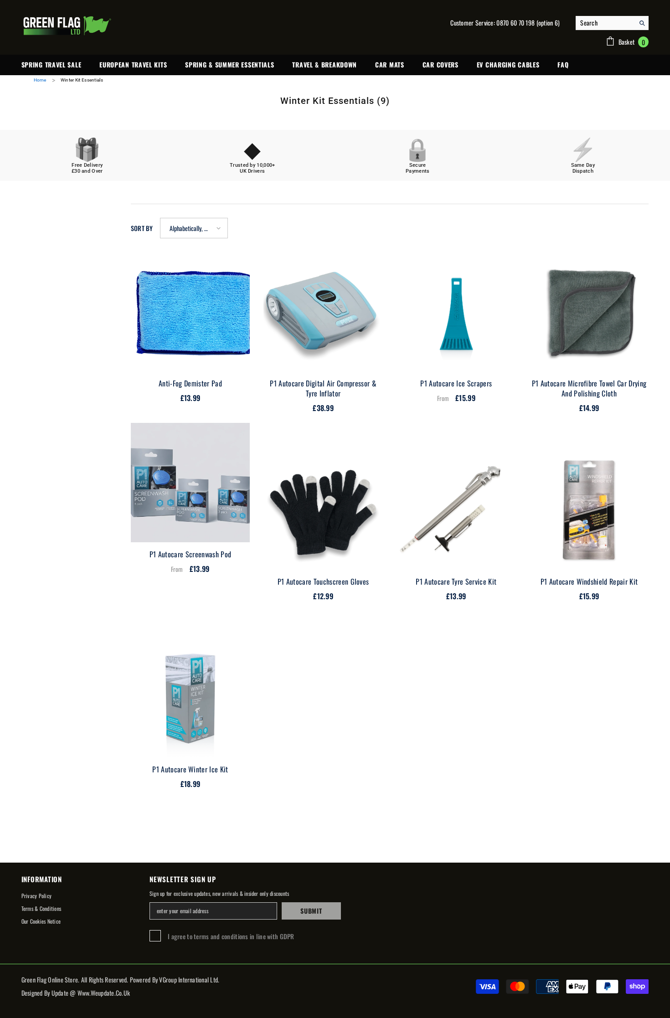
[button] (194, 228)
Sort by (142, 228)
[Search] (612, 23)
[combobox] (605, 23)
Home (40, 79)
